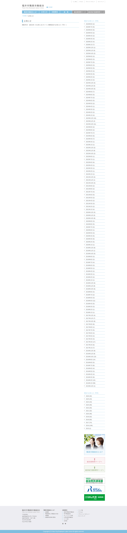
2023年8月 (89, 130)
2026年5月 (89, 33)
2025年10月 (89, 53)
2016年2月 (89, 380)
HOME (24, 16)
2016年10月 (89, 356)
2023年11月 (89, 121)
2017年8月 (89, 327)
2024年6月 (89, 100)
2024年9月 (89, 91)
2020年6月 (89, 230)
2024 (87, 402)
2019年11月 (89, 250)
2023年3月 (89, 141)
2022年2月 (89, 171)
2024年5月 (89, 103)
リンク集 (75, 1)
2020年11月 (89, 215)
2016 (87, 425)
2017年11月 (89, 318)
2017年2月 (89, 345)
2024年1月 (89, 115)
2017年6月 (89, 333)
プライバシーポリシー (90, 1)
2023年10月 (89, 124)
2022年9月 (89, 156)
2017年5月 (89, 336)
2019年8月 (89, 259)
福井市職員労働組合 (69, 512)
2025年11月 (89, 50)
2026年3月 (89, 38)
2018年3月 (89, 306)
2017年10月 (89, 321)
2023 (87, 405)
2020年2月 (89, 242)
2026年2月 (89, 41)
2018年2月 (89, 309)
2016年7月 (89, 365)
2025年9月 (89, 56)
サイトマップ (101, 1)
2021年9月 (89, 186)
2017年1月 (89, 348)
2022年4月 (89, 165)
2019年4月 (89, 271)
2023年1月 (89, 144)
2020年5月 (89, 233)
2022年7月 (89, 159)
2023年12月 (89, 118)
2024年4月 (89, 106)
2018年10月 (89, 289)
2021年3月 (89, 203)
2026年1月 (89, 44)
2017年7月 (89, 330)
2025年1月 (89, 80)
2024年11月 (89, 86)
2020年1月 (89, 245)
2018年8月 (89, 292)
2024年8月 (89, 94)
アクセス (81, 1)
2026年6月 (89, 30)
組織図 (47, 512)
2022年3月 (89, 168)
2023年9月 (89, 127)
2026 (87, 396)
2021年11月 (89, 180)
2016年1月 (89, 383)
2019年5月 (89, 268)
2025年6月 (89, 65)
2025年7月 (89, 62)
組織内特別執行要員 (50, 517)
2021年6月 (89, 194)
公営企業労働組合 (68, 517)
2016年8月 (89, 362)
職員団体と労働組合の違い (52, 513)
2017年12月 (89, 315)
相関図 (47, 515)
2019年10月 (89, 253)
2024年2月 (89, 112)
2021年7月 (89, 192)
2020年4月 (89, 236)
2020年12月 (89, 212)
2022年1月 (89, 174)
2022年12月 (89, 147)
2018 (87, 419)
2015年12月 (89, 386)
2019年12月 (89, 247)
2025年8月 (89, 59)
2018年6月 (89, 297)
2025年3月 (89, 74)
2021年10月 (89, 183)
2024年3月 (89, 109)
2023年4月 (89, 139)
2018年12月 (89, 283)
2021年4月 (89, 200)
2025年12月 (89, 47)
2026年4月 (89, 36)
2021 (87, 411)
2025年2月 (89, 77)
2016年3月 (89, 377)
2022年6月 (89, 162)
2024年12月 (89, 83)
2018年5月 (89, 300)
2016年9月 (89, 359)
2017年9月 (89, 324)
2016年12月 (89, 350)
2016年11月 (89, 353)
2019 (87, 416)
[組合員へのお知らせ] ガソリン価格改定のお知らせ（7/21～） (45, 25)
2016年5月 (89, 371)
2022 (87, 408)
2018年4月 (89, 303)
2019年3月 (89, 274)
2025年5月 (89, 68)
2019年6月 (89, 265)
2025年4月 (89, 71)
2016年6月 (89, 368)
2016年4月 (89, 374)
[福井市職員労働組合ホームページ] (33, 511)
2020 (87, 413)
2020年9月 (89, 221)
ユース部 (66, 519)
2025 (87, 399)
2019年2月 (89, 277)
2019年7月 (89, 262)
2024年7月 (89, 97)
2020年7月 (89, 227)
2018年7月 (89, 295)
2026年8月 (89, 24)
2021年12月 (89, 177)
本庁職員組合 (67, 513)
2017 (87, 422)
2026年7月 (89, 27)
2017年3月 (89, 342)
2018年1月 (89, 312)
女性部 (65, 520)
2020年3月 (89, 239)
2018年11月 (89, 286)
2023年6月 (89, 136)
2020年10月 (89, 218)
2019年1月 (89, 280)
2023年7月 (89, 133)
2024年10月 (89, 89)
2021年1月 (89, 209)
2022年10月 (89, 153)
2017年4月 (89, 339)
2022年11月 (89, 150)
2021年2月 (89, 206)
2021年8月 (89, 189)
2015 (87, 428)
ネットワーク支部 (68, 515)
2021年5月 (89, 197)
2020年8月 (89, 224)
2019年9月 (89, 256)
